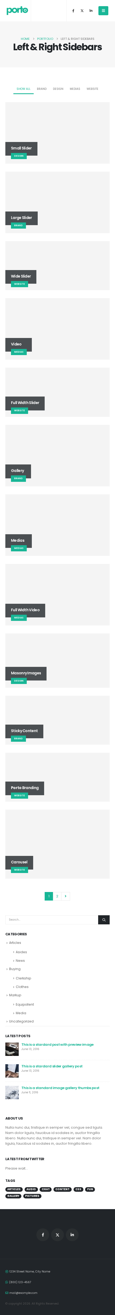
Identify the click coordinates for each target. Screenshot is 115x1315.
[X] (82, 10)
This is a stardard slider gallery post (51, 1066)
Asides (21, 952)
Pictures (32, 1196)
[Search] (104, 919)
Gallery (13, 1196)
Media (21, 1013)
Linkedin (72, 1234)
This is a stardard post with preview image (57, 1044)
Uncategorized (21, 1021)
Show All (23, 89)
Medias (75, 89)
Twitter (57, 1234)
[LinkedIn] (91, 10)
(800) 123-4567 (20, 1282)
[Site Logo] (17, 11)
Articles (15, 942)
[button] (103, 10)
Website (92, 89)
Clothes (22, 987)
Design (58, 89)
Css (78, 1189)
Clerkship (23, 978)
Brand (42, 89)
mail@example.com (23, 1293)
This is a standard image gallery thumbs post (60, 1087)
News (20, 960)
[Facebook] (73, 10)
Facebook (42, 1234)
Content (62, 1189)
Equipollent (25, 1004)
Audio (31, 1189)
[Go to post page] (12, 1048)
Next (65, 896)
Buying (15, 969)
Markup (15, 995)
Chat (46, 1189)
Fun (90, 1189)
